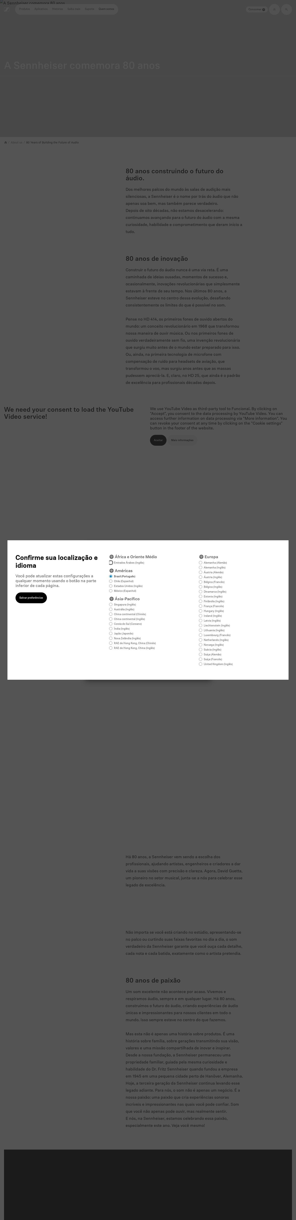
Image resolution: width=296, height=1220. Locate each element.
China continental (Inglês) (129, 619)
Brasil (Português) (124, 576)
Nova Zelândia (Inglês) (127, 638)
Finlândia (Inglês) (214, 601)
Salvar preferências (31, 598)
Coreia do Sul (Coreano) (128, 624)
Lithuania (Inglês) (214, 630)
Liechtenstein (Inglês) (217, 625)
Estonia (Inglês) (213, 596)
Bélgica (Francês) (214, 582)
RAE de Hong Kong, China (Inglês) (134, 648)
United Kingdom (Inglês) (218, 664)
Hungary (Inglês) (214, 611)
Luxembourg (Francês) (217, 635)
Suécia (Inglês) (212, 650)
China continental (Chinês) (130, 614)
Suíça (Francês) (213, 659)
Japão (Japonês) (123, 633)
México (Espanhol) (125, 591)
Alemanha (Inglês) (215, 567)
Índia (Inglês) (122, 629)
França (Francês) (214, 606)
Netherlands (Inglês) (216, 640)
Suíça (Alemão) (212, 654)
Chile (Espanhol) (124, 581)
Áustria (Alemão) (214, 572)
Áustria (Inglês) (213, 577)
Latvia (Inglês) (212, 621)
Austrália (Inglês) (124, 609)
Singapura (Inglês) (125, 604)
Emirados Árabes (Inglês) (129, 563)
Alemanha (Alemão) (215, 563)
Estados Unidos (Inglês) (128, 586)
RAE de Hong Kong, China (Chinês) (135, 643)
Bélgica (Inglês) (213, 587)
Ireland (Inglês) (213, 616)
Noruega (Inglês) (214, 645)
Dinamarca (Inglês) (215, 592)
